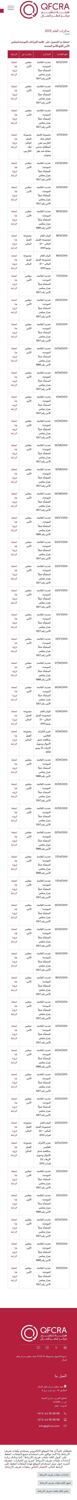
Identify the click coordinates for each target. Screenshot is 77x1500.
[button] (2, 11)
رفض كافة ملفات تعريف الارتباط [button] (53, 1491)
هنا (60, 42)
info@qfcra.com (49, 1426)
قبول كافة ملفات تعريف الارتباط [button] (55, 1483)
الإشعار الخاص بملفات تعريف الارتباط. (25, 1467)
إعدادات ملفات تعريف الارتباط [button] (54, 1474)
